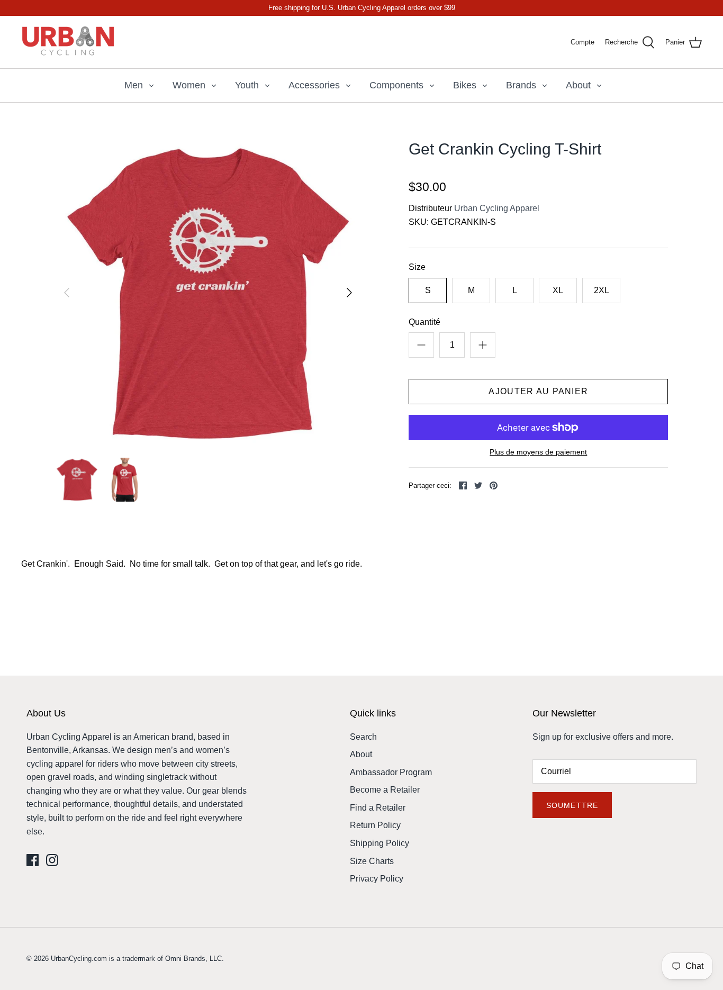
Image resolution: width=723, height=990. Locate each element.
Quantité (424, 321)
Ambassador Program (391, 772)
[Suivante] (349, 292)
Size (417, 266)
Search (363, 736)
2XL (601, 290)
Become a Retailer (385, 789)
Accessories (314, 85)
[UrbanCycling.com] (68, 42)
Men (133, 85)
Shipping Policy (379, 843)
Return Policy (375, 825)
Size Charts (372, 861)
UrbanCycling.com (79, 958)
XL (558, 290)
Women (189, 85)
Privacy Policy (376, 878)
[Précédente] (66, 292)
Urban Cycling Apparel (496, 208)
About (578, 85)
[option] (208, 293)
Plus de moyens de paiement (538, 452)
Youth (247, 85)
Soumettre (572, 805)
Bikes (464, 85)
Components (396, 85)
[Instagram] (52, 860)
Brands (521, 85)
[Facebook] (32, 860)
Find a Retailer (377, 807)
